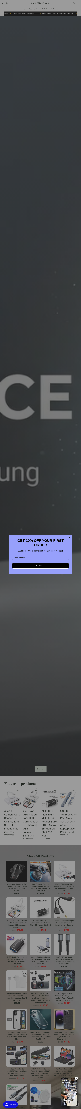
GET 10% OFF (40, 566)
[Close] (69, 537)
